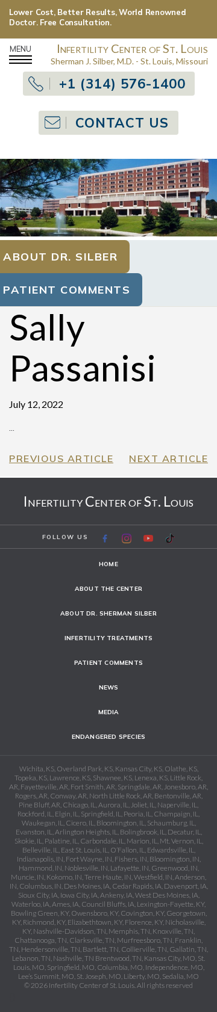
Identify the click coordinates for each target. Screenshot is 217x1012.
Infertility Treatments (108, 638)
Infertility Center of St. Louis (108, 501)
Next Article (168, 458)
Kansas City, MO (169, 958)
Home (108, 564)
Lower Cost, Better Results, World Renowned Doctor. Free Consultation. (97, 17)
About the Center (108, 589)
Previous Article (61, 458)
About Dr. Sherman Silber (108, 613)
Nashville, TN (73, 958)
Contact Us (122, 122)
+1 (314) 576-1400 (122, 83)
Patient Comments (108, 663)
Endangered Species (109, 737)
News (109, 687)
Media (108, 712)
